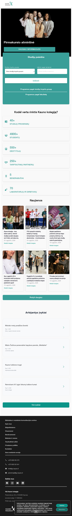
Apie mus (8, 424)
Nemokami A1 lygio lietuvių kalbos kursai (21, 384)
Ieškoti (36, 80)
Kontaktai (8, 449)
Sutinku (62, 505)
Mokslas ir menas (11, 438)
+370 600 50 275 (13, 460)
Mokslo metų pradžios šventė (16, 325)
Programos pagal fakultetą (36, 94)
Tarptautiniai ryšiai (11, 442)
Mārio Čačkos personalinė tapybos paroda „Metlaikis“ (26, 345)
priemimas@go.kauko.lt (15, 473)
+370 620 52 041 (13, 464)
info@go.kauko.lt (13, 468)
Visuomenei (9, 431)
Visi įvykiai (36, 405)
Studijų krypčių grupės (12, 67)
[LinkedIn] (23, 483)
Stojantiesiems (10, 427)
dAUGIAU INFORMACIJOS (29, 49)
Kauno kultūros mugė (13, 365)
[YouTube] (17, 483)
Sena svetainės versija (12, 452)
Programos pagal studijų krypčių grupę (36, 89)
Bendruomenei (10, 435)
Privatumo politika (11, 445)
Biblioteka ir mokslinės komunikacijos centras (21, 420)
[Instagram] (12, 483)
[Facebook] (7, 483)
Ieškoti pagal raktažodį (44, 67)
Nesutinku (62, 509)
